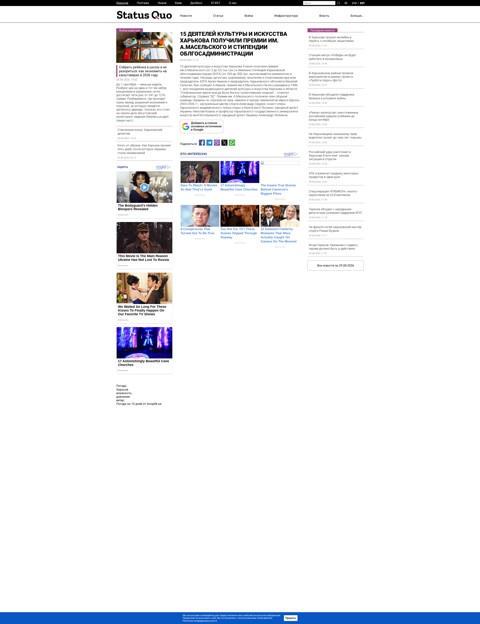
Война (248, 15)
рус (362, 3)
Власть (324, 15)
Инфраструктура (286, 15)
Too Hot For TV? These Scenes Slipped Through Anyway (238, 233)
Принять (290, 617)
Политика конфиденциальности (200, 620)
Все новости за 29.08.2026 (335, 265)
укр (354, 3)
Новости (186, 15)
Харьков (122, 3)
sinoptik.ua (154, 404)
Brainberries (200, 195)
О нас (233, 3)
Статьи (218, 15)
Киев (178, 3)
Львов (162, 3)
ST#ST (215, 3)
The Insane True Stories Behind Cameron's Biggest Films (278, 189)
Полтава (143, 3)
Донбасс (196, 3)
